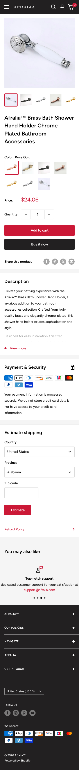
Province (10, 463)
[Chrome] (28, 184)
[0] (71, 7)
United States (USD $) (20, 691)
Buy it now (39, 244)
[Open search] (53, 7)
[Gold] (12, 184)
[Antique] (28, 168)
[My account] (62, 7)
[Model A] (44, 184)
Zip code (11, 483)
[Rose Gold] (12, 168)
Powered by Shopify (17, 760)
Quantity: (11, 214)
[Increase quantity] (49, 214)
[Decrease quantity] (26, 214)
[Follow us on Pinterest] (24, 713)
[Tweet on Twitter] (63, 261)
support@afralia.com (39, 590)
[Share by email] (71, 261)
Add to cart (39, 230)
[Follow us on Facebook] (7, 713)
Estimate (18, 510)
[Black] (44, 168)
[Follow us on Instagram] (16, 713)
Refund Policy (14, 529)
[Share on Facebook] (46, 261)
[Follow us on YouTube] (32, 713)
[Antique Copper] (60, 168)
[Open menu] (6, 7)
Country (10, 442)
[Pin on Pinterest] (55, 261)
